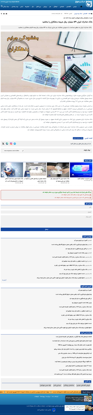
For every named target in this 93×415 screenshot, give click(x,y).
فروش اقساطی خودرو (83, 385)
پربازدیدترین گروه (86, 333)
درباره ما (48, 396)
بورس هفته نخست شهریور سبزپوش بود (82, 303)
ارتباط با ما (55, 396)
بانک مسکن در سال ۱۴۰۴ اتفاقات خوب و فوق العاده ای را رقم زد (76, 315)
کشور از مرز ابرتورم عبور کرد (85, 290)
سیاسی (75, 7)
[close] (89, 394)
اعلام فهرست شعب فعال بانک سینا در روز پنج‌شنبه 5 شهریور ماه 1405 (75, 345)
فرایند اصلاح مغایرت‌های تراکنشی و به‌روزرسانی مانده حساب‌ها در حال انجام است (72, 341)
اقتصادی (68, 7)
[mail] (6, 14)
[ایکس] (3, 144)
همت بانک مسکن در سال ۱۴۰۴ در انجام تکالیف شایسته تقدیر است (75, 307)
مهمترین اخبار (87, 236)
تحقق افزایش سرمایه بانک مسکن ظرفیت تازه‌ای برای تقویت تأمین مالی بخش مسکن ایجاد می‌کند (68, 328)
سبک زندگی (6, 7)
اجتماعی (62, 7)
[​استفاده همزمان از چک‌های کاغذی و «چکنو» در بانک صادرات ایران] (35, 170)
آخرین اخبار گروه (86, 286)
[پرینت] (4, 14)
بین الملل (38, 7)
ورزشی (45, 7)
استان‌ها (27, 7)
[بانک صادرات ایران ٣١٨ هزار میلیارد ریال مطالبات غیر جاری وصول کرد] (58, 170)
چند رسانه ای (15, 7)
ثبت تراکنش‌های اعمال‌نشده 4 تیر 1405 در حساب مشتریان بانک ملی (75, 353)
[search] (2, 6)
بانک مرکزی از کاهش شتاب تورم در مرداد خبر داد (80, 319)
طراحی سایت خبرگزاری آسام (44, 410)
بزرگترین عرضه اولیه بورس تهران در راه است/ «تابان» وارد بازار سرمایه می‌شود (73, 349)
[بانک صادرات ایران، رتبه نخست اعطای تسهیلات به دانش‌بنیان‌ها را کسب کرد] (12, 170)
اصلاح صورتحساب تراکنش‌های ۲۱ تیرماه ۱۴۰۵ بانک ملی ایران (77, 357)
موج (53, 406)
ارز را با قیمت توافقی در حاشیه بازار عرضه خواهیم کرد (79, 311)
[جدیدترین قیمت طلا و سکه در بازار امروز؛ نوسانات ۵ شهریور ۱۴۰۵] (89, 408)
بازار (33, 7)
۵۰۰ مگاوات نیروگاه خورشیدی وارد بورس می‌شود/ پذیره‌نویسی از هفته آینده (73, 362)
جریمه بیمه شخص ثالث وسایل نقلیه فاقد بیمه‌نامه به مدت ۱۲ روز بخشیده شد (73, 374)
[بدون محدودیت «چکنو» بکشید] (81, 170)
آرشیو (4, 280)
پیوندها (42, 396)
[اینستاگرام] (11, 144)
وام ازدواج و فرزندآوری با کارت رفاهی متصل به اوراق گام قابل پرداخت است (74, 294)
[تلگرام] (15, 143)
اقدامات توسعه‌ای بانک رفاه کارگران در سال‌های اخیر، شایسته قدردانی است (74, 337)
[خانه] (81, 6)
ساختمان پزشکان (69, 385)
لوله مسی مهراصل (45, 385)
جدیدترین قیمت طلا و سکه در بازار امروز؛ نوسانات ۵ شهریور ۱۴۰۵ (75, 408)
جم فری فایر (57, 385)
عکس (21, 7)
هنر (50, 7)
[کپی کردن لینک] (14, 150)
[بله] (7, 143)
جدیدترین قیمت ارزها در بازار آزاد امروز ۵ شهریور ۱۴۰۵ (74, 399)
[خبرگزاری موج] (89, 4)
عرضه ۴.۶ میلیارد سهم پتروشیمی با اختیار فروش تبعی (79, 366)
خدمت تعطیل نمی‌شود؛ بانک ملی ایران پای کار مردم (79, 323)
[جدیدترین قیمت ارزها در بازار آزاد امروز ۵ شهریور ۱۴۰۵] (88, 399)
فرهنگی (56, 7)
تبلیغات (36, 396)
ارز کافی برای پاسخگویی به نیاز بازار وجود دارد (81, 298)
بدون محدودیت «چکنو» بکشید (84, 179)
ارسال (46, 229)
